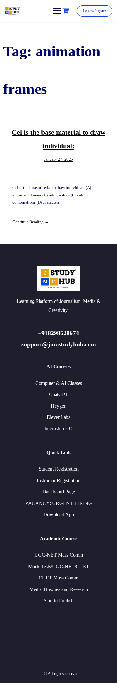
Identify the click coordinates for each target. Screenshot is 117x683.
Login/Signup (94, 10)
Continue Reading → (30, 221)
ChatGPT (58, 394)
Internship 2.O (58, 428)
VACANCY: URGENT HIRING (58, 503)
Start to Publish (59, 600)
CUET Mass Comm (58, 577)
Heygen (58, 406)
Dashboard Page (58, 491)
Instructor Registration (58, 480)
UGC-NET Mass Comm (58, 555)
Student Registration (59, 468)
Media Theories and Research (58, 589)
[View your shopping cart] (66, 11)
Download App (58, 514)
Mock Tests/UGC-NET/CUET (58, 566)
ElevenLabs (58, 417)
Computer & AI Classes (58, 383)
